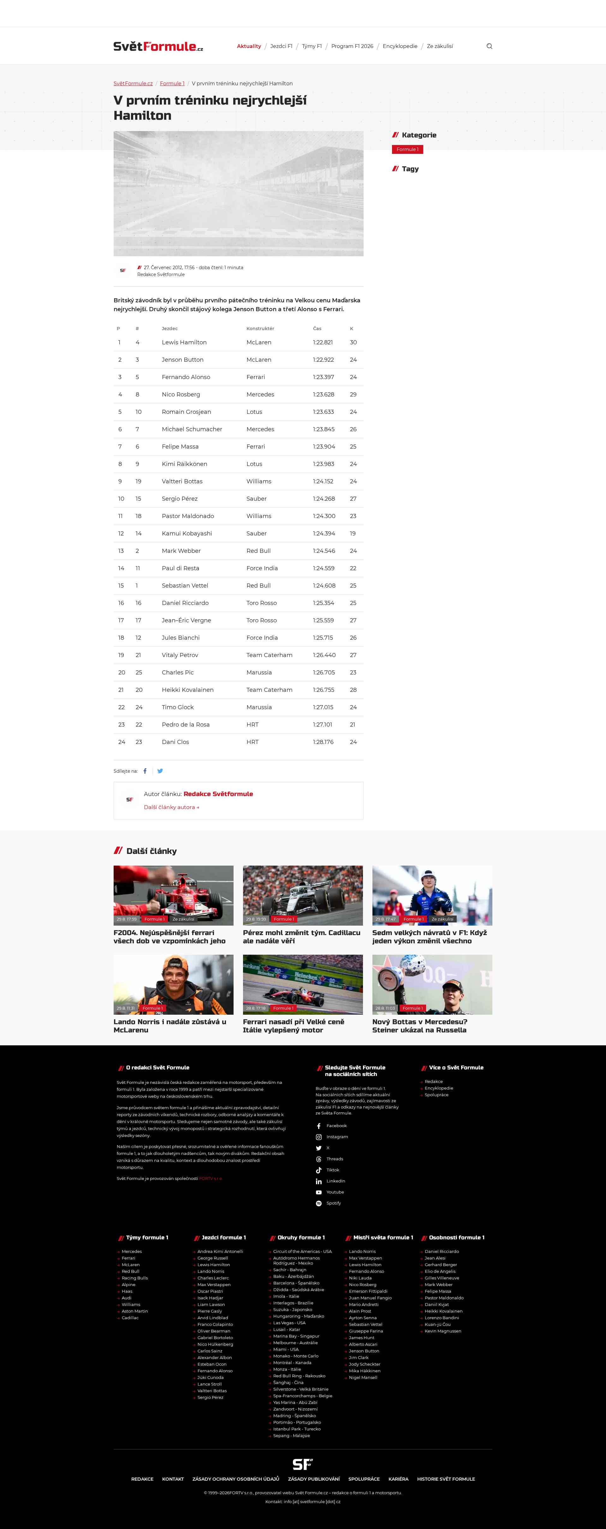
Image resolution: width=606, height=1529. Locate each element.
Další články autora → (171, 807)
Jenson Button (364, 1350)
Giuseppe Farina (366, 1330)
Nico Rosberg (363, 1284)
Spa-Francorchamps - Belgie (302, 1395)
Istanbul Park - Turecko (297, 1428)
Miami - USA (286, 1349)
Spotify (334, 1203)
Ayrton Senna (363, 1317)
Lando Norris (211, 1271)
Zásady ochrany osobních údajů (236, 1479)
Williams (131, 1304)
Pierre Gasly (210, 1311)
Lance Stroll (210, 1384)
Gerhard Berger (441, 1264)
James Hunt (361, 1337)
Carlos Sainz (210, 1350)
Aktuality (249, 46)
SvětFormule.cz (133, 84)
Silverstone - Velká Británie (301, 1389)
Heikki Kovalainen (444, 1311)
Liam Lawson (211, 1304)
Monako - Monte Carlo (295, 1355)
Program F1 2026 (352, 46)
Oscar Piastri (210, 1291)
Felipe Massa (438, 1291)
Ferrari (128, 1257)
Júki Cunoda (211, 1377)
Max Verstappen (214, 1284)
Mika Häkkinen (365, 1370)
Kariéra (398, 1479)
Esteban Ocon (212, 1364)
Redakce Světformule (161, 274)
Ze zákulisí (440, 46)
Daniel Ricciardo (442, 1251)
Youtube (335, 1191)
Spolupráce (437, 1094)
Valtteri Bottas (212, 1390)
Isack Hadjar (210, 1297)
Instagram (337, 1136)
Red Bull (131, 1271)
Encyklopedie (400, 46)
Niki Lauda (360, 1277)
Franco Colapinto (215, 1324)
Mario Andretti (364, 1304)
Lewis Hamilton (214, 1264)
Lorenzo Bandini (442, 1317)
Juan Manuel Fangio (370, 1297)
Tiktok (333, 1169)
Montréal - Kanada (292, 1362)
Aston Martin (135, 1311)
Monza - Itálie (287, 1369)
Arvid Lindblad (213, 1317)
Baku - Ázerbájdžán (293, 1276)
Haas (127, 1291)
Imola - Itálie (286, 1296)
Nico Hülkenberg (215, 1344)
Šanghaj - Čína (288, 1382)
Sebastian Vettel (366, 1324)
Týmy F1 (312, 46)
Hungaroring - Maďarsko (298, 1316)
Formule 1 (172, 84)
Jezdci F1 (281, 46)
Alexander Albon (215, 1357)
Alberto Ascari (363, 1344)
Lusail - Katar (286, 1329)
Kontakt (173, 1479)
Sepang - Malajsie (291, 1435)
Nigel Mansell (363, 1377)
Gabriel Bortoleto (215, 1337)
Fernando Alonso (215, 1370)
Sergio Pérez (210, 1397)
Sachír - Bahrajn (289, 1269)
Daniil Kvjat (437, 1304)
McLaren (131, 1264)
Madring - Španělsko (294, 1415)
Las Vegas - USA (289, 1322)
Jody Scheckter (364, 1364)
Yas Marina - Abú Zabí (295, 1402)
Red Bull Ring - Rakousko (299, 1375)
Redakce (434, 1081)
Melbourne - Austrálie (295, 1342)
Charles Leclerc (213, 1277)
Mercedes (132, 1251)
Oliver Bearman (214, 1330)
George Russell (213, 1257)
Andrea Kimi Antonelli (220, 1251)
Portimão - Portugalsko (297, 1422)
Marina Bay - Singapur (296, 1336)
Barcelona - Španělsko (296, 1282)
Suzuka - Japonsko (292, 1309)
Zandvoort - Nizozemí (295, 1408)
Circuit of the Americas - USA (302, 1251)
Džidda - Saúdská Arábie (298, 1289)
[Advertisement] (303, 13)
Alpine (128, 1284)
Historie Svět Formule (446, 1479)
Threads (335, 1158)
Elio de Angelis (440, 1271)
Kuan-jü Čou (438, 1324)
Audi (127, 1297)
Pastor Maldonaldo (444, 1297)
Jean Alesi (435, 1257)
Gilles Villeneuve (442, 1277)
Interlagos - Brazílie (293, 1302)
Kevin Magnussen (443, 1330)
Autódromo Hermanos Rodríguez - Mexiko (296, 1260)
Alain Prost (360, 1311)
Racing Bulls (135, 1277)
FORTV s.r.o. (211, 1178)
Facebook (337, 1125)
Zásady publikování (314, 1479)
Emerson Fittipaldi (368, 1291)
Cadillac (130, 1317)
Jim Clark (359, 1357)
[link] (489, 46)
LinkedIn (336, 1180)
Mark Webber (439, 1284)
